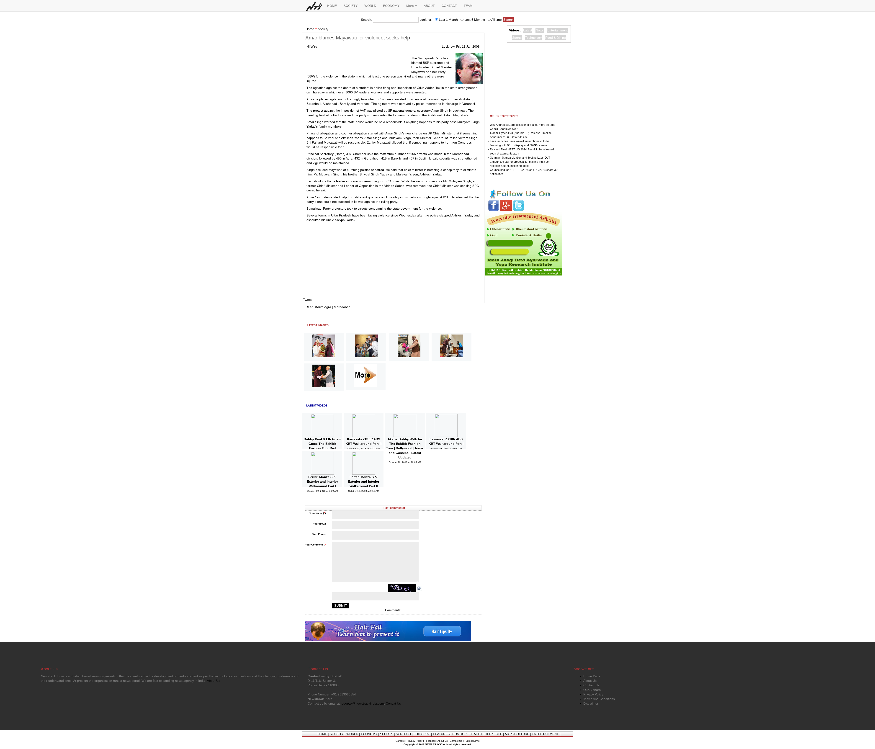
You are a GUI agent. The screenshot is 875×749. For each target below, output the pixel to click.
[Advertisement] (357, 61)
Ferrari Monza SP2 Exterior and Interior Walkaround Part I (322, 481)
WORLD (370, 6)
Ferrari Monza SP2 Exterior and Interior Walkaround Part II (363, 481)
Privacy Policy (593, 694)
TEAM (468, 6)
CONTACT (449, 6)
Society (323, 29)
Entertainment (557, 30)
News (540, 30)
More (410, 6)
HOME (332, 6)
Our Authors (592, 690)
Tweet (307, 299)
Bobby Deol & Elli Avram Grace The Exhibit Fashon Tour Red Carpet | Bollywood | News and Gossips (322, 448)
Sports (517, 37)
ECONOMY (391, 6)
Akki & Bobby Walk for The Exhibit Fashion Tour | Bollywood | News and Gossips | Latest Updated (405, 448)
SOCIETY (351, 6)
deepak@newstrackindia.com (363, 703)
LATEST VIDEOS (316, 405)
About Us (590, 680)
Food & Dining (555, 37)
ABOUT (429, 6)
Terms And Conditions (599, 699)
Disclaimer (590, 703)
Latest (527, 30)
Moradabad (342, 307)
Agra (327, 307)
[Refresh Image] (419, 588)
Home (310, 29)
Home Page (591, 676)
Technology (533, 37)
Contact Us (591, 685)
